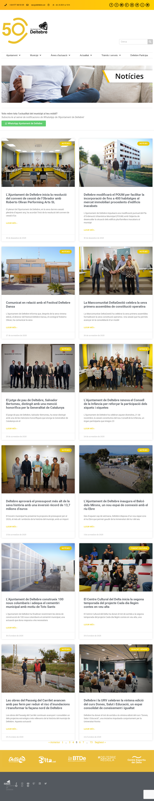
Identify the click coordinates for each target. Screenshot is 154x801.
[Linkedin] (132, 5)
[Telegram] (28, 786)
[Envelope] (147, 5)
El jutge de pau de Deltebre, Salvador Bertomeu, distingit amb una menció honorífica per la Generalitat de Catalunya (35, 403)
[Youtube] (122, 5)
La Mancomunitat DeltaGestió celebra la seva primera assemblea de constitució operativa (115, 304)
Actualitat (84, 55)
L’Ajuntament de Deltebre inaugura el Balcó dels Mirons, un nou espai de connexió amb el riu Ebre (116, 505)
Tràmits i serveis (110, 55)
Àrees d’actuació (59, 55)
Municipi (34, 55)
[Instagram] (116, 5)
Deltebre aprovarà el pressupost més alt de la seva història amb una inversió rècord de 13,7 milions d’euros (38, 505)
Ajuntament (11, 55)
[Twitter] (137, 5)
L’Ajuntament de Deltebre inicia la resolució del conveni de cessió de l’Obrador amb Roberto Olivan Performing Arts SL (36, 198)
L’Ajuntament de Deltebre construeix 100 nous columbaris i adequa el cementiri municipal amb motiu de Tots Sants (34, 603)
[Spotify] (16, 786)
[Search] (150, 41)
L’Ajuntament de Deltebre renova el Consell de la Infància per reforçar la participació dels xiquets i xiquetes (115, 403)
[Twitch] (127, 5)
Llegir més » (11, 223)
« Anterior (54, 742)
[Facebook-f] (111, 5)
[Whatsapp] (142, 5)
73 (91, 742)
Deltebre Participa (139, 55)
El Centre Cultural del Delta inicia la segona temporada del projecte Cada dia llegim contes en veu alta (114, 603)
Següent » (100, 742)
